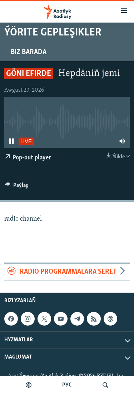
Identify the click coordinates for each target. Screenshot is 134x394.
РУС (67, 385)
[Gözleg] (105, 385)
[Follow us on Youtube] (61, 319)
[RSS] (93, 319)
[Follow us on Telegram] (77, 319)
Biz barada (28, 52)
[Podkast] (28, 385)
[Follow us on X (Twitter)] (44, 319)
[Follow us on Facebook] (11, 319)
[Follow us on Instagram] (27, 319)
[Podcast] (110, 319)
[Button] (16, 187)
